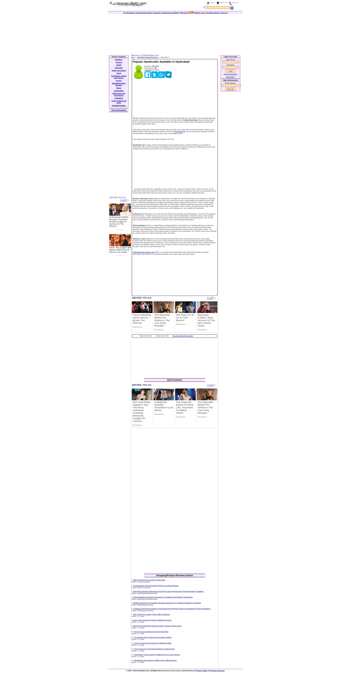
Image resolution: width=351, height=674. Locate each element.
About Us (223, 2)
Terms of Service (218, 671)
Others (118, 88)
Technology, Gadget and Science (118, 77)
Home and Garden (119, 71)
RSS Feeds (184, 13)
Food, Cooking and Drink (119, 102)
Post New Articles (212, 13)
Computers (118, 98)
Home (212, 2)
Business (118, 60)
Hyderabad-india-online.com (143, 252)
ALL (132, 57)
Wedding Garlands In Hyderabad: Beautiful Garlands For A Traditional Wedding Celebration (167, 603)
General (119, 62)
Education (119, 68)
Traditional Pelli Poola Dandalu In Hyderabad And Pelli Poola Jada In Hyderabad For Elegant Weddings (171, 609)
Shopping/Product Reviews (119, 84)
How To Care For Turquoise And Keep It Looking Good (154, 649)
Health (118, 65)
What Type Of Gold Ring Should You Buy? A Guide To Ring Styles (157, 626)
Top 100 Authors (129, 13)
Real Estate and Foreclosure (119, 94)
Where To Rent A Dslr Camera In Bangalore (149, 580)
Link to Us (224, 13)
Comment (148, 70)
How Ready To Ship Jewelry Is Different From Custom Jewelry (157, 655)
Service (119, 81)
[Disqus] (174, 465)
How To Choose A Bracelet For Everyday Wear (151, 632)
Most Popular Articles (144, 13)
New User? (230, 77)
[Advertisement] (175, 34)
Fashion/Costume (119, 106)
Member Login (200, 13)
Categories (157, 13)
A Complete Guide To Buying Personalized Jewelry (153, 637)
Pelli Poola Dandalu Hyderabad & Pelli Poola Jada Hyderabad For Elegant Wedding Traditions (168, 591)
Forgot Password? (230, 74)
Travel (118, 73)
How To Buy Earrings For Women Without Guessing (152, 620)
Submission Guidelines (170, 13)
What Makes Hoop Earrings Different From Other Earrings (155, 660)
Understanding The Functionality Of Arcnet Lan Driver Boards (156, 586)
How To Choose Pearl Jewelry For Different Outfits (152, 643)
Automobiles (119, 91)
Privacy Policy (202, 671)
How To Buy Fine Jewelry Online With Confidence (151, 614)
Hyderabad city (179, 132)
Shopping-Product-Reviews (147, 57)
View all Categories (118, 110)
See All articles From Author (183, 336)
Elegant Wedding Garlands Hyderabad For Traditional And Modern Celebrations (163, 597)
